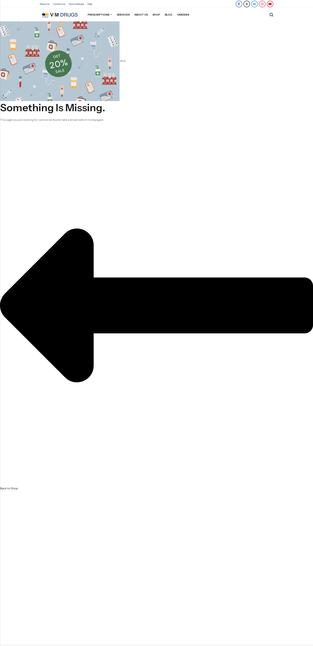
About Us (44, 4)
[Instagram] (262, 4)
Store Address (76, 4)
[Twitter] (246, 4)
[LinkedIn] (254, 4)
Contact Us (59, 4)
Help (89, 4)
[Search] (271, 14)
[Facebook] (239, 4)
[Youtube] (270, 4)
